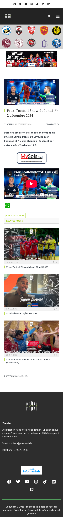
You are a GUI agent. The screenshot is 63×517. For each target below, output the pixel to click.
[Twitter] (20, 4)
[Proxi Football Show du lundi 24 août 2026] (31, 246)
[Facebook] (14, 4)
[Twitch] (48, 4)
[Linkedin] (42, 4)
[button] (58, 16)
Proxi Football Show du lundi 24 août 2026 (27, 267)
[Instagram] (31, 4)
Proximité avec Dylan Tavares (21, 313)
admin (10, 124)
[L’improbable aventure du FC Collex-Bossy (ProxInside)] (31, 338)
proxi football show (14, 215)
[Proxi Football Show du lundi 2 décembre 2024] (31, 92)
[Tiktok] (37, 4)
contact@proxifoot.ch (21, 443)
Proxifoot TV (52, 124)
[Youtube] (25, 4)
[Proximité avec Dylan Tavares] (31, 292)
